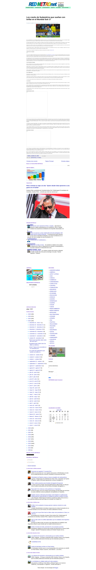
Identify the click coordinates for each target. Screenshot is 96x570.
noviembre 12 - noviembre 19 (37, 333)
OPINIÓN (52, 318)
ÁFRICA (52, 341)
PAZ (51, 320)
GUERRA (52, 302)
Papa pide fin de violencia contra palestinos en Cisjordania (46, 489)
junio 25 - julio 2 (34, 379)
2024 (29, 318)
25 (56, 419)
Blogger (56, 567)
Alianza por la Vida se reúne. (37, 244)
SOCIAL (52, 331)
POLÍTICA (52, 322)
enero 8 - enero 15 (34, 423)
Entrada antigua (65, 161)
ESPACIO (52, 297)
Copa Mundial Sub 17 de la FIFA (51, 54)
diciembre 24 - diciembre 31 (37, 324)
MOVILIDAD (53, 312)
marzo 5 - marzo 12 (35, 412)
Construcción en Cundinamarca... (38, 240)
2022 (29, 428)
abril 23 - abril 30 (34, 398)
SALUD (52, 327)
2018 (29, 436)
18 (56, 418)
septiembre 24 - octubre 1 (36, 361)
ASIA (51, 276)
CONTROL (53, 285)
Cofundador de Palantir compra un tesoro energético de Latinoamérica (49, 477)
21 (65, 418)
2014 (29, 445)
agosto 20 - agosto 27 (35, 368)
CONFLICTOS (53, 283)
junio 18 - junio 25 (34, 381)
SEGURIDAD (53, 329)
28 (65, 419)
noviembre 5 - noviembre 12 (37, 335)
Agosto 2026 (59, 409)
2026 (29, 314)
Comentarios (31, 462)
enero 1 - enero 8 (34, 425)
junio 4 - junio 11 (34, 385)
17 (53, 418)
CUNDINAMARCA (46, 7)
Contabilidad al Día (36, 541)
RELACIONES (53, 324)
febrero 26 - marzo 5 (35, 414)
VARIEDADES (53, 337)
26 (59, 419)
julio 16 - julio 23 (34, 374)
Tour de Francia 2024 (35, 250)
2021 (29, 430)
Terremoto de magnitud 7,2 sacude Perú (41, 471)
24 (53, 419)
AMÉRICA (52, 272)
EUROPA (52, 299)
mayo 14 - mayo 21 (34, 392)
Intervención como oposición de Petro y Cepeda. (42, 225)
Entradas (30, 459)
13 (62, 416)
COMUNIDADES (54, 281)
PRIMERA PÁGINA (30, 7)
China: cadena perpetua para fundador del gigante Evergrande (47, 483)
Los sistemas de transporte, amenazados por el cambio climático (47, 535)
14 (65, 416)
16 (50, 418)
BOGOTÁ (53, 7)
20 (62, 418)
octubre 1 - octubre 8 (35, 359)
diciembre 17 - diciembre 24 (37, 327)
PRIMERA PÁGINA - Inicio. (34, 249)
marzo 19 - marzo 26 (35, 407)
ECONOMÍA (53, 293)
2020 (29, 432)
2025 (29, 316)
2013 (29, 447)
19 (59, 418)
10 (53, 416)
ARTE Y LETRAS (54, 274)
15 (67, 416)
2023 (29, 320)
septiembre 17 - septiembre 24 (37, 363)
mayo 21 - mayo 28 (34, 390)
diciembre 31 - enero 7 (35, 322)
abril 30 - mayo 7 (34, 396)
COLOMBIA (58, 7)
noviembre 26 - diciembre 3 (37, 331)
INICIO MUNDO (65, 7)
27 (62, 419)
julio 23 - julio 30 (34, 372)
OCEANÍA (52, 316)
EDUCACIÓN (53, 295)
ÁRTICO (52, 343)
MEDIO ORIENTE (54, 310)
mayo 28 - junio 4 (34, 387)
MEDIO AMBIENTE (55, 308)
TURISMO (52, 335)
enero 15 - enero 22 (35, 420)
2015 (29, 443)
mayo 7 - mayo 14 (34, 394)
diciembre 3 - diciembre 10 (36, 329)
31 (53, 421)
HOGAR (52, 304)
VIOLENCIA (53, 339)
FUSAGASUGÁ (38, 7)
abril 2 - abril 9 (33, 403)
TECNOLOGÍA (53, 333)
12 (59, 416)
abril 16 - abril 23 (34, 401)
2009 (29, 450)
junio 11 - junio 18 (34, 383)
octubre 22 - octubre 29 (36, 354)
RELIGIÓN (52, 326)
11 (56, 416)
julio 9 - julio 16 (33, 376)
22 (67, 418)
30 (50, 421)
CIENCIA (52, 278)
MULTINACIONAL (54, 314)
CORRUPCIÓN (54, 287)
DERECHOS (53, 291)
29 (67, 419)
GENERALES (53, 301)
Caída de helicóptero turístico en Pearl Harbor (43, 546)
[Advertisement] (44, 11)
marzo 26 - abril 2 (34, 405)
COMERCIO (53, 279)
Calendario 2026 (59, 422)
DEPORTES (53, 289)
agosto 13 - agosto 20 (35, 370)
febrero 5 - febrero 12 (35, 416)
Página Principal (49, 161)
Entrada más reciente (32, 161)
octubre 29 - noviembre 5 (36, 338)
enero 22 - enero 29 (35, 418)
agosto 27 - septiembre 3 (36, 365)
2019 (29, 434)
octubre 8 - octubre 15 (35, 357)
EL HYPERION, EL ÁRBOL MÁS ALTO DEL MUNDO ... (45, 561)
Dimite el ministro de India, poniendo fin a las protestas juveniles (47, 526)
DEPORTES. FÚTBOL (36, 157)
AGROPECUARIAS (55, 270)
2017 (29, 439)
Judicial (52, 306)
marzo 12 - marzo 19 (35, 409)
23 (50, 419)
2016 (29, 441)
